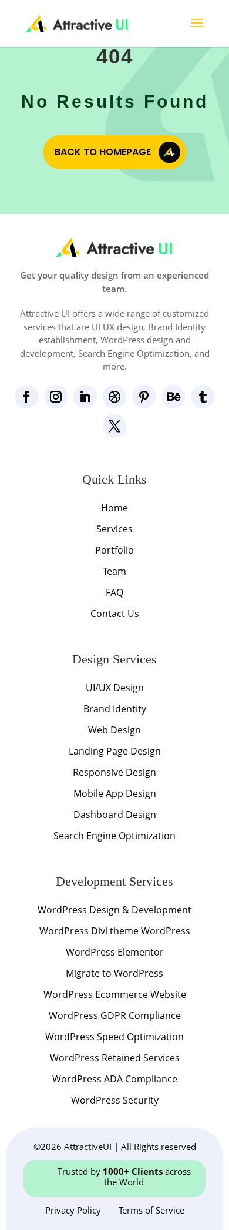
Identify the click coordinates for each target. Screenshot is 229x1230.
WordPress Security (115, 1100)
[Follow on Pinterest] (144, 396)
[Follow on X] (114, 426)
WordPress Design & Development (114, 910)
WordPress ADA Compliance (114, 1079)
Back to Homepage (103, 152)
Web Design (114, 730)
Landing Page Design (115, 751)
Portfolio (114, 550)
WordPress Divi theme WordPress (114, 931)
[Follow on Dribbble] (114, 396)
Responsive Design (114, 772)
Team (114, 571)
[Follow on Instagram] (56, 396)
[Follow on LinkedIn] (85, 396)
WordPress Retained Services (115, 1058)
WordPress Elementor (115, 952)
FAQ (114, 592)
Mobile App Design (114, 793)
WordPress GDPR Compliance (115, 1015)
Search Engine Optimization (114, 836)
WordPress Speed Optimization (114, 1037)
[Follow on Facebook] (26, 396)
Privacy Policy (73, 1210)
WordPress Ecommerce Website (114, 994)
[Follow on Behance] (173, 396)
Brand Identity (114, 709)
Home (114, 508)
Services (114, 529)
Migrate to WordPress (114, 973)
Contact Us (114, 613)
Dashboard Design (114, 814)
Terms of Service (151, 1210)
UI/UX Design (115, 687)
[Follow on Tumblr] (202, 396)
